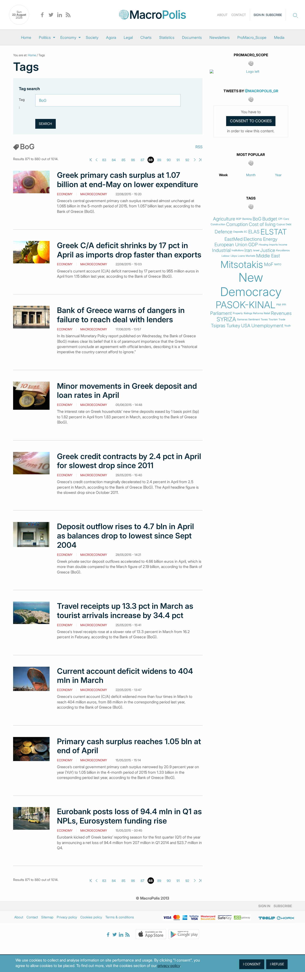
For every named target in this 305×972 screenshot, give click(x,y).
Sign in (259, 15)
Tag (22, 99)
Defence (223, 232)
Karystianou (283, 250)
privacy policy (169, 965)
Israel (256, 250)
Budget (269, 219)
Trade (282, 319)
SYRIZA (226, 319)
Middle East (268, 256)
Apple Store (151, 934)
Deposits (238, 231)
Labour (226, 255)
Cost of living (262, 224)
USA (245, 325)
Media (279, 37)
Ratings (248, 313)
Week (223, 175)
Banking (247, 218)
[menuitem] (26, 37)
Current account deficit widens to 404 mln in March (125, 676)
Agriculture (224, 219)
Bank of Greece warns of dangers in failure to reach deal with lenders (121, 315)
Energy (270, 239)
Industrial (221, 250)
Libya (234, 255)
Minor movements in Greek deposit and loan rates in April (127, 391)
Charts (146, 37)
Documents (192, 37)
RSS (199, 146)
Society (92, 37)
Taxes (264, 319)
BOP (238, 218)
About (222, 15)
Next (195, 160)
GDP (253, 244)
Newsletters (219, 37)
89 (159, 160)
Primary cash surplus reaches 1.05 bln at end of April (129, 746)
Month (251, 175)
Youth (287, 325)
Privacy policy (67, 917)
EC (245, 231)
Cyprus (280, 224)
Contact (238, 15)
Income (283, 244)
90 (169, 160)
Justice (267, 250)
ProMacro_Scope (251, 37)
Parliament (221, 313)
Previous (96, 160)
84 (114, 160)
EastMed (233, 239)
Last (200, 160)
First (91, 160)
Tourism (273, 319)
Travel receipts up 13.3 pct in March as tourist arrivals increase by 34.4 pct (125, 611)
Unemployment (267, 325)
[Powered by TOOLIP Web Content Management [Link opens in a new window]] (267, 917)
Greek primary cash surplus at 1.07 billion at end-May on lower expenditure (127, 180)
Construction (218, 224)
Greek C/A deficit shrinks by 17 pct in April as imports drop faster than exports (129, 250)
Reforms (258, 313)
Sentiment (254, 319)
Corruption (237, 224)
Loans (241, 255)
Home (26, 37)
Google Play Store (183, 934)
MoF (268, 264)
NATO (277, 264)
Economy (68, 37)
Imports (273, 244)
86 (133, 160)
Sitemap (47, 917)
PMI (278, 304)
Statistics (166, 37)
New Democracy (251, 284)
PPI (284, 304)
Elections (253, 239)
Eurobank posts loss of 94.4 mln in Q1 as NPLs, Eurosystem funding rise (129, 816)
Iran (248, 250)
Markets (250, 255)
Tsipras (218, 325)
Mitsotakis (241, 264)
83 (104, 160)
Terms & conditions (119, 917)
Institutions (238, 250)
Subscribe (274, 15)
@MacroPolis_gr (261, 91)
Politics (45, 37)
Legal (128, 37)
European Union (230, 244)
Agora (111, 37)
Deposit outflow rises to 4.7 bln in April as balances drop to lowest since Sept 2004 (125, 536)
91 (178, 160)
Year (278, 175)
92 (187, 160)
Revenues (281, 313)
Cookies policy (91, 917)
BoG (257, 219)
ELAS (253, 232)
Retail (267, 313)
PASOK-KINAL (245, 305)
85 (123, 160)
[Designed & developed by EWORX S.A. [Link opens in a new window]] (285, 917)
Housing (263, 244)
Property (238, 313)
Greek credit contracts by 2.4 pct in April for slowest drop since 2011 (129, 461)
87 (142, 160)
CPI (280, 218)
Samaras (242, 319)
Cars (286, 218)
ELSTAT (273, 231)
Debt (288, 224)
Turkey (233, 325)
